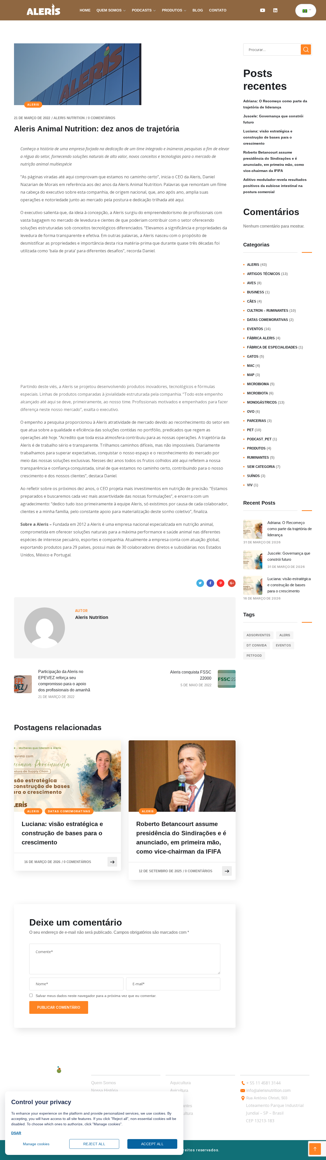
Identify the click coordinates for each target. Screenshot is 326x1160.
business (255, 292)
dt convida (257, 645)
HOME (85, 10)
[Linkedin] (275, 10)
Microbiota (257, 393)
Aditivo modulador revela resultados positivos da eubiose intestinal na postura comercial (275, 186)
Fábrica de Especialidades (272, 347)
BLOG (198, 10)
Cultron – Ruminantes (267, 311)
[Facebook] (210, 583)
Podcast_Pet (259, 439)
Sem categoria (261, 467)
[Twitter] (200, 583)
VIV (250, 485)
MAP (250, 375)
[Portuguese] (305, 10)
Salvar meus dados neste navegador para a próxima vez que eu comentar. (96, 996)
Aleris (33, 104)
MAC (250, 366)
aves (251, 283)
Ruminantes (258, 457)
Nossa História (104, 1090)
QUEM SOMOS (109, 10)
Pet (250, 430)
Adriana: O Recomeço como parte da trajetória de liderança (275, 104)
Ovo (250, 412)
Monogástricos (262, 402)
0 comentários (101, 118)
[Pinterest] (220, 583)
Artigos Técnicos (263, 274)
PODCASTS (142, 10)
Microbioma (258, 384)
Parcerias (256, 421)
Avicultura (179, 1090)
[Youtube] (262, 10)
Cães (251, 301)
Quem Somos (103, 1083)
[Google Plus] (232, 583)
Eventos (255, 329)
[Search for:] (277, 49)
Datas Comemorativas (69, 811)
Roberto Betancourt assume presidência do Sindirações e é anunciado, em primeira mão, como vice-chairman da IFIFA (181, 837)
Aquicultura (180, 1083)
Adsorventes (258, 635)
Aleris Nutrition (69, 118)
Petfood (254, 655)
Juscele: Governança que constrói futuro (273, 119)
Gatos (253, 356)
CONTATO (217, 10)
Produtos (256, 448)
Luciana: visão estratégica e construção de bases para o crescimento (62, 833)
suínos (253, 476)
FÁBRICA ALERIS (261, 338)
